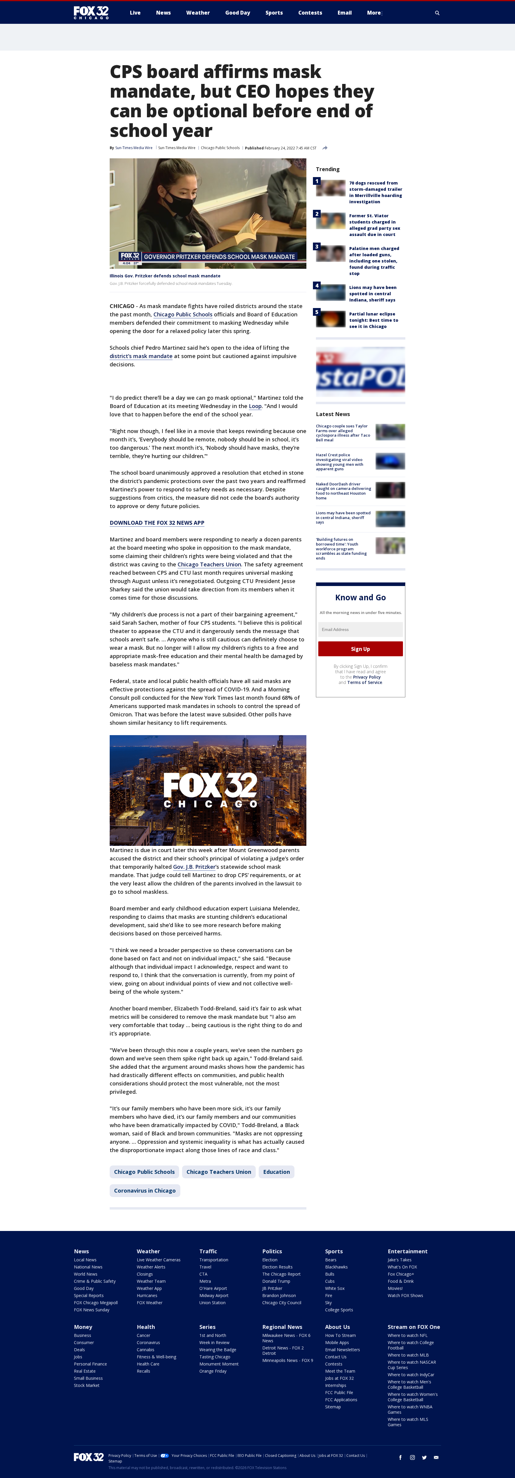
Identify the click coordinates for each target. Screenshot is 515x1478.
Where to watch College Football (411, 1345)
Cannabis (145, 1349)
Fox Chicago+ (401, 1274)
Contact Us (336, 1357)
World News (85, 1274)
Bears (330, 1260)
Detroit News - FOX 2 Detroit (283, 1350)
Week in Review (214, 1342)
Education (276, 1171)
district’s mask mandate (141, 356)
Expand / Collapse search (437, 12)
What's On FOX (402, 1267)
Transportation (213, 1260)
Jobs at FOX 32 (339, 1378)
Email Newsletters (342, 1349)
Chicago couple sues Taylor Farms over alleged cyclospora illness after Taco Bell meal (343, 433)
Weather (148, 1251)
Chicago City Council (281, 1302)
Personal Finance (90, 1364)
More (374, 12)
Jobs (78, 1357)
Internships (335, 1385)
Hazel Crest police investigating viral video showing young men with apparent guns (339, 461)
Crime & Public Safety (95, 1281)
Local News (85, 1260)
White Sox (335, 1288)
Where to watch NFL (408, 1335)
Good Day (84, 1288)
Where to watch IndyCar (411, 1374)
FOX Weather (149, 1302)
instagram (412, 1457)
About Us (337, 1326)
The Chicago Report (281, 1274)
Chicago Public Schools (220, 147)
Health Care (148, 1364)
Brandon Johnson (279, 1295)
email (436, 1457)
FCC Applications (341, 1399)
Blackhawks (336, 1267)
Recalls (143, 1371)
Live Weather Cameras (159, 1260)
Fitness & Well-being (156, 1357)
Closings (145, 1274)
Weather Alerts (151, 1267)
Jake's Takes (400, 1260)
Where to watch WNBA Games (410, 1409)
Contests (333, 1364)
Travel (205, 1267)
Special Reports (89, 1295)
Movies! (395, 1288)
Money (83, 1326)
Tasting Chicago (214, 1357)
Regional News (282, 1326)
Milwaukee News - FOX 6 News (286, 1337)
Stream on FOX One (414, 1326)
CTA (203, 1274)
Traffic (208, 1251)
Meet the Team (340, 1371)
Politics (272, 1251)
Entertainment (408, 1251)
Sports (334, 1251)
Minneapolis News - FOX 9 (287, 1360)
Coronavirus (148, 1342)
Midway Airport (214, 1295)
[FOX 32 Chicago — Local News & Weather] (93, 13)
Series (207, 1326)
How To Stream (340, 1335)
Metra (205, 1281)
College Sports (339, 1310)
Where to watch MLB (408, 1355)
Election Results (277, 1267)
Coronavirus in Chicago (145, 1190)
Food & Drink (401, 1281)
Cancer (143, 1335)
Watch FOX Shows (405, 1295)
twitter (424, 1457)
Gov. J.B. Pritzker (194, 866)
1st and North (212, 1335)
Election (269, 1260)
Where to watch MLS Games (408, 1421)
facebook (400, 1457)
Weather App (149, 1288)
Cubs (330, 1281)
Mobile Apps (337, 1342)
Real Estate (85, 1371)
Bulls (329, 1274)
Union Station (212, 1302)
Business (82, 1335)
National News (88, 1267)
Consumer (84, 1342)
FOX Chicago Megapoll (96, 1302)
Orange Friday (213, 1371)
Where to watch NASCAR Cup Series (412, 1364)
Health (146, 1326)
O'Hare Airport (213, 1288)
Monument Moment (219, 1364)
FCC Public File (339, 1392)
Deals (79, 1349)
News (81, 1251)
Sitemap (333, 1407)
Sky (328, 1302)
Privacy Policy (367, 677)
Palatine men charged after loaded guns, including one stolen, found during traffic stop (374, 261)
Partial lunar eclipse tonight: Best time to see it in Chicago (373, 320)
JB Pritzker (272, 1288)
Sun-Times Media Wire (177, 147)
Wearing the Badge (217, 1349)
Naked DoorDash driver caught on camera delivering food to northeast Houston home (343, 491)
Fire (328, 1295)
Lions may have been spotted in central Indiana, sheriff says (373, 294)
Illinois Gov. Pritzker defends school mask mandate (165, 276)
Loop (255, 406)
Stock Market (87, 1385)
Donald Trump (276, 1281)
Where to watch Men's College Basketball (409, 1384)
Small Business (88, 1378)
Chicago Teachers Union (209, 564)
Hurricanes (147, 1295)
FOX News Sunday (91, 1310)
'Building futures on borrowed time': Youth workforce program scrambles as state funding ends (341, 548)
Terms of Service (364, 682)
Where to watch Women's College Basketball (413, 1396)
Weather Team (151, 1281)
